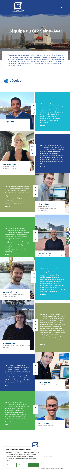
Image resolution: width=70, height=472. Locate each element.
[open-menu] (65, 7)
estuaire (20, 203)
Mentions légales (41, 468)
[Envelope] (34, 106)
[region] (22, 458)
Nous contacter (49, 468)
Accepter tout (33, 465)
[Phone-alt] (34, 113)
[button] (60, 6)
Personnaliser (11, 465)
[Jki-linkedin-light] (34, 109)
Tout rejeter (22, 465)
